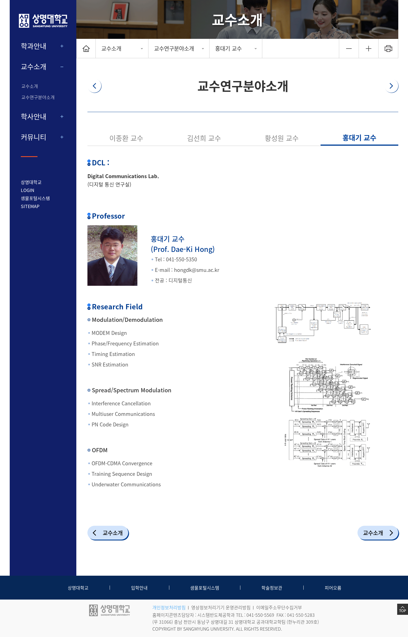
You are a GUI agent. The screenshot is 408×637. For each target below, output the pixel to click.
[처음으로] (86, 48)
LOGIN (27, 190)
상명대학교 (31, 182)
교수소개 (33, 66)
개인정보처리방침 (169, 607)
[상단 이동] (402, 609)
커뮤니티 (33, 137)
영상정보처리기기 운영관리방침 (221, 607)
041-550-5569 (260, 614)
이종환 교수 (126, 138)
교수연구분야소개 (38, 97)
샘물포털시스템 (204, 587)
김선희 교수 (204, 138)
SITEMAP (30, 206)
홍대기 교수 (228, 48)
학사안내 (33, 116)
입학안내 (139, 587)
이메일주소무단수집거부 (279, 607)
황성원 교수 (282, 138)
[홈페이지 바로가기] (43, 21)
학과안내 (33, 46)
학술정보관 (271, 587)
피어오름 (333, 587)
